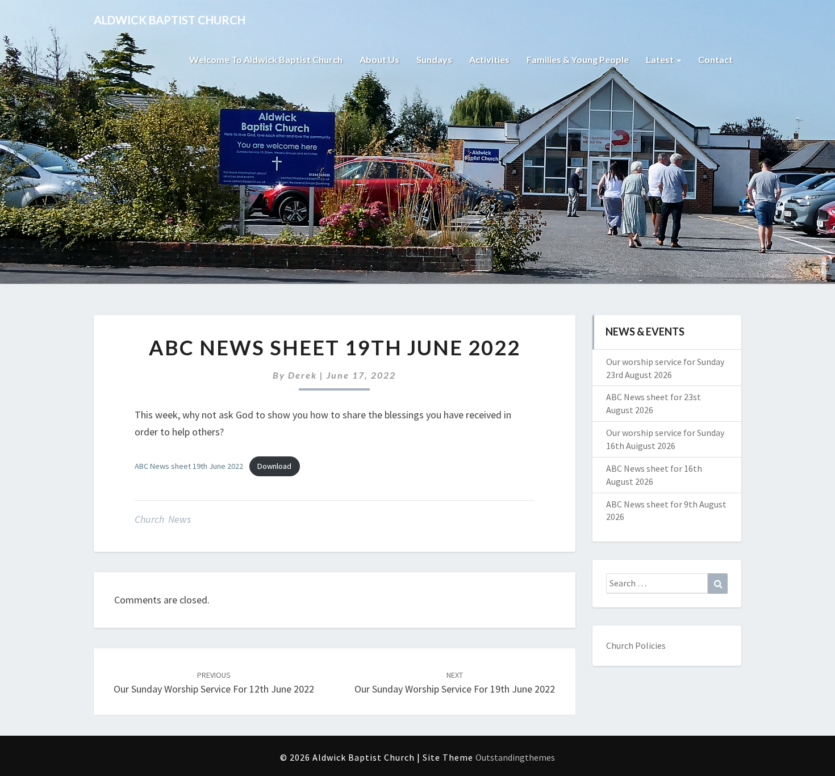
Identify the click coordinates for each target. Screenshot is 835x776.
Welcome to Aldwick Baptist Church (266, 59)
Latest (660, 59)
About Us (379, 59)
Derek (302, 375)
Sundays (434, 59)
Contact (715, 59)
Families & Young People (578, 59)
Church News (163, 519)
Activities (489, 59)
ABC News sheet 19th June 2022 (189, 466)
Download (274, 466)
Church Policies (636, 645)
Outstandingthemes (515, 757)
